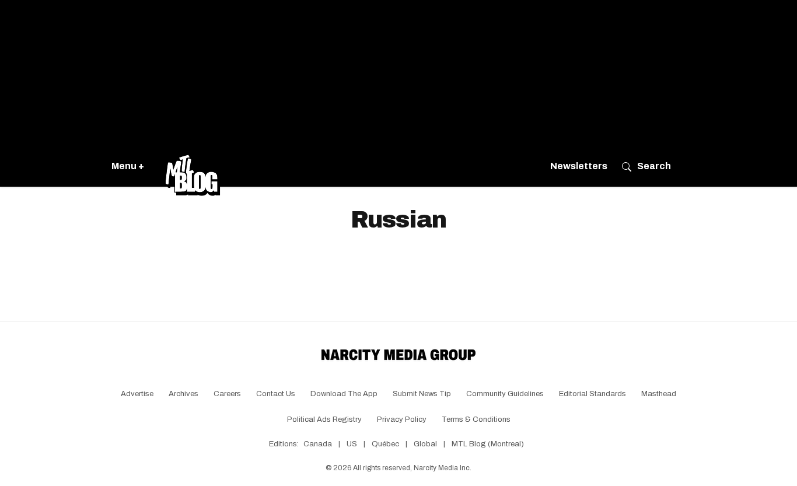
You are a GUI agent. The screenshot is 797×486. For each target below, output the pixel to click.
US (352, 444)
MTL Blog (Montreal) (488, 444)
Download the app (343, 394)
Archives (183, 394)
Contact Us (275, 394)
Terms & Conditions (476, 419)
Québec (385, 444)
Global (425, 444)
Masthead (658, 394)
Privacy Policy (402, 419)
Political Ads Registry (324, 419)
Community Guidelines (505, 394)
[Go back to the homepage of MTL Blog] (193, 166)
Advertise (137, 394)
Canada (317, 444)
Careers (227, 394)
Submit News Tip (422, 394)
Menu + (127, 166)
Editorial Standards (592, 394)
